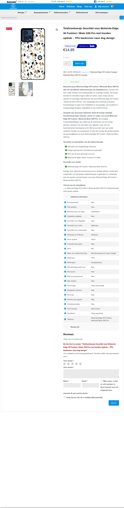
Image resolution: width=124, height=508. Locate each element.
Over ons (88, 6)
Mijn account (103, 6)
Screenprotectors (41, 12)
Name (66, 381)
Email (84, 381)
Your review (68, 367)
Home (61, 6)
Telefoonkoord (82, 12)
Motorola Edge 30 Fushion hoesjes (103, 72)
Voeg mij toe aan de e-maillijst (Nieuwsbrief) (84, 397)
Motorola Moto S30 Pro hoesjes (75, 75)
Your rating (68, 361)
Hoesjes (21, 12)
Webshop (71, 6)
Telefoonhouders (61, 12)
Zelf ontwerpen (101, 12)
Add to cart (79, 63)
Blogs (79, 6)
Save (10, 29)
